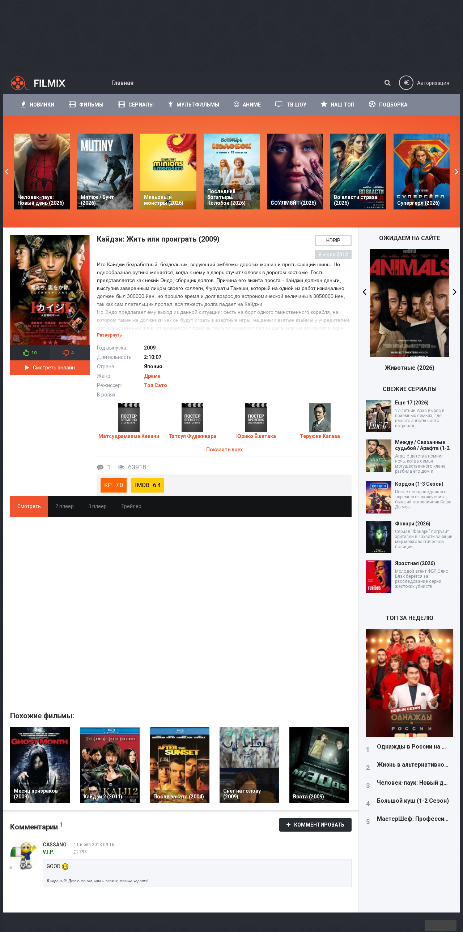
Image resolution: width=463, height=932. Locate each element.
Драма (152, 376)
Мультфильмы (198, 105)
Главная (122, 82)
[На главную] (44, 83)
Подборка (393, 105)
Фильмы (91, 105)
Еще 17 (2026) (412, 403)
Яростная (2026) (415, 563)
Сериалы (141, 105)
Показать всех (224, 449)
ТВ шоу (296, 105)
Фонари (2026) (412, 523)
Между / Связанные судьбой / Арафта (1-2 (422, 445)
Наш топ (342, 105)
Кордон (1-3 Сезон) (419, 484)
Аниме (252, 105)
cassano (55, 845)
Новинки (42, 105)
